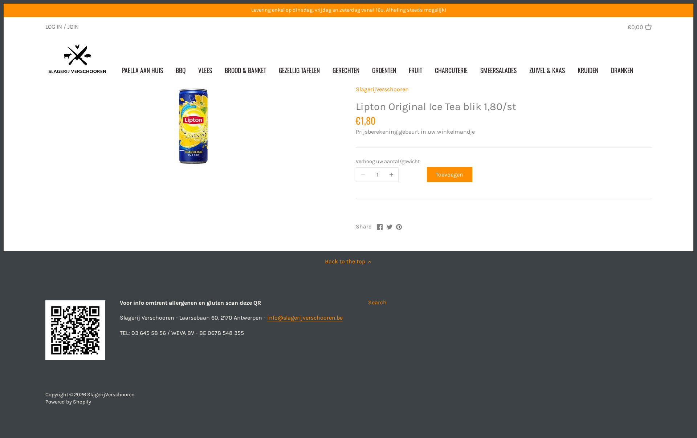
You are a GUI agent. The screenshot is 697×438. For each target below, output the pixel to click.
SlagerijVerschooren (382, 89)
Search (377, 302)
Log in (53, 26)
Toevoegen (449, 174)
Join (73, 26)
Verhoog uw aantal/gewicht (388, 161)
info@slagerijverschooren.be (305, 317)
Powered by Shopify (68, 402)
